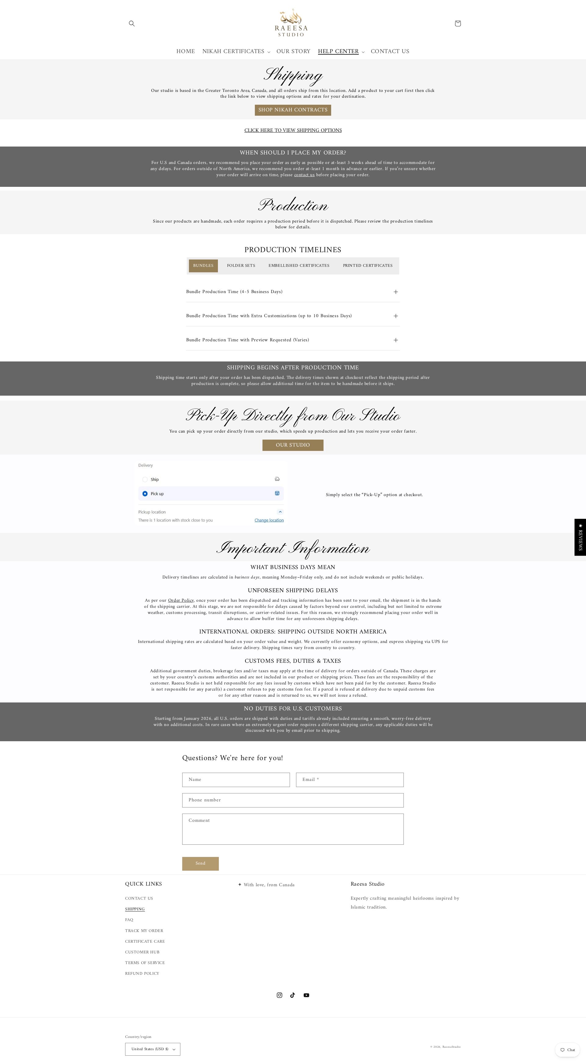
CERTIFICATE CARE (145, 941)
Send (201, 863)
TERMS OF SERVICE (145, 963)
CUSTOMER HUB (142, 952)
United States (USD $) (150, 1049)
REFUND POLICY (142, 974)
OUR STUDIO (293, 445)
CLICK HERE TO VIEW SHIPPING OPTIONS (293, 130)
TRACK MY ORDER (144, 931)
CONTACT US (139, 898)
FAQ (129, 920)
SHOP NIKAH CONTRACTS (293, 110)
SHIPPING (135, 909)
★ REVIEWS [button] (580, 537)
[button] (132, 23)
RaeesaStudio (452, 1047)
